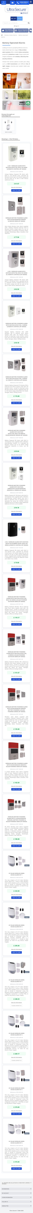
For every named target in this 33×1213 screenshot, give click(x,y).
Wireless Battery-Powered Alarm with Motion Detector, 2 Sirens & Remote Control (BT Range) (16, 325)
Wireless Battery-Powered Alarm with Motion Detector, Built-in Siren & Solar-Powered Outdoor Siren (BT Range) (16, 599)
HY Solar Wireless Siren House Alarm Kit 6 (16, 1142)
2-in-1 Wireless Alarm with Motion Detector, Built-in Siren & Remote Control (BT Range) (16, 167)
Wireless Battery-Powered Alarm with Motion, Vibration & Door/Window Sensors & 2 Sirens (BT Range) (16, 488)
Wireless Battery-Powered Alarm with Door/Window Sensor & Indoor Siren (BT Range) (16, 219)
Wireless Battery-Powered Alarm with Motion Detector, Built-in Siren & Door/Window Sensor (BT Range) (16, 433)
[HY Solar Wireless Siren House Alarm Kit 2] (16, 913)
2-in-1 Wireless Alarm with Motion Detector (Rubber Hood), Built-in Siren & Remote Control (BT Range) (16, 543)
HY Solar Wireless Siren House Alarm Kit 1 (16, 874)
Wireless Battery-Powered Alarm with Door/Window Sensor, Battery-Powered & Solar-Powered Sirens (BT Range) (16, 709)
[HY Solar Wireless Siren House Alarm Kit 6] (16, 1129)
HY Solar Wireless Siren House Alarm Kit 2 (16, 925)
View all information (16, 187)
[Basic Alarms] (8, 125)
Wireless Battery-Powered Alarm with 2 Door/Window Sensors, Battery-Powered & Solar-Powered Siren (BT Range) (16, 819)
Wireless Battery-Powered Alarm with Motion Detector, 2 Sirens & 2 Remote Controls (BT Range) (16, 378)
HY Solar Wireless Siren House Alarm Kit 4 (16, 1034)
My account (5, 1193)
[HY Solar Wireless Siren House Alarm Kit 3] (16, 968)
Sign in (17, 26)
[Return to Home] (1, 35)
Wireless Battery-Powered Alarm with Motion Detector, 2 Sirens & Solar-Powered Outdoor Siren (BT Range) (16, 654)
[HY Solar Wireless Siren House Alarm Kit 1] (16, 861)
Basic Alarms (8, 132)
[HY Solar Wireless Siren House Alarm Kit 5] (16, 1076)
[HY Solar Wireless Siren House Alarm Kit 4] (16, 1021)
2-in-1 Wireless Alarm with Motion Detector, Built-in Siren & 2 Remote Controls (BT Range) (16, 273)
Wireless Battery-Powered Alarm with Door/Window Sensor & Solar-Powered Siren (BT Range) (16, 765)
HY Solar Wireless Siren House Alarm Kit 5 (16, 1088)
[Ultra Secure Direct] (16, 10)
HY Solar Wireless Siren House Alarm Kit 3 (16, 980)
